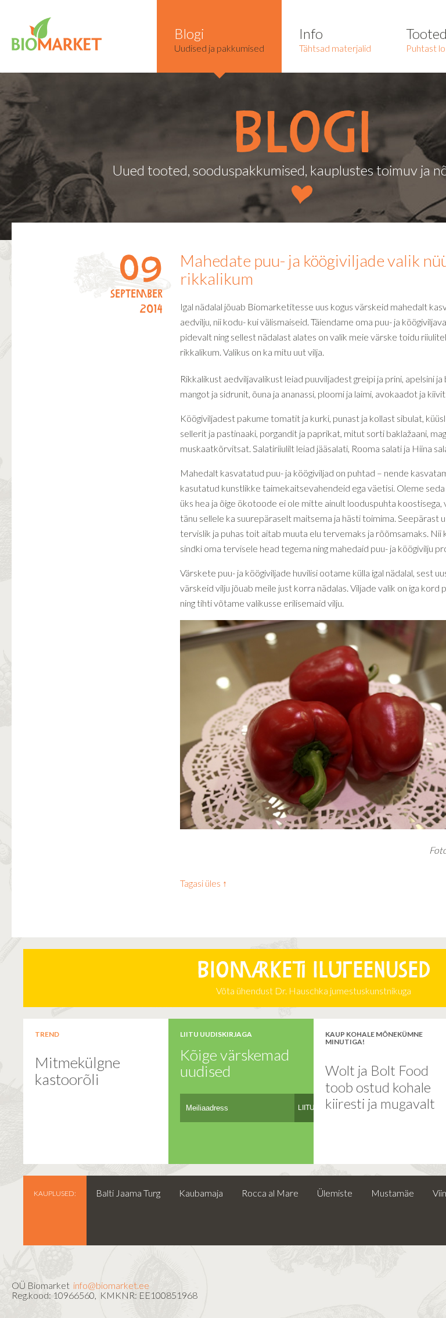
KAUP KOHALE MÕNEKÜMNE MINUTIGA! (374, 1038)
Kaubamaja (201, 1192)
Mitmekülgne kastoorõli (77, 1070)
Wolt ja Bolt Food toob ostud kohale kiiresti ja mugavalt (380, 1087)
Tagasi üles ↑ (203, 883)
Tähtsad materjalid (335, 39)
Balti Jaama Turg (128, 1192)
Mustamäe (392, 1192)
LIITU (306, 1108)
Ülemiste (335, 1192)
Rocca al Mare (270, 1192)
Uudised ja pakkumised (219, 39)
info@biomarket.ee (111, 1285)
